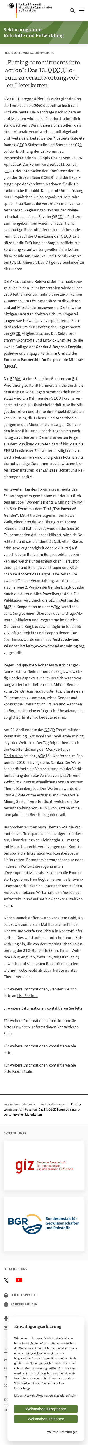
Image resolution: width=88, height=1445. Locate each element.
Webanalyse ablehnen (46, 1418)
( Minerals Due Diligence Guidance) (44, 262)
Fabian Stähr (22, 1071)
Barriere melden (24, 1304)
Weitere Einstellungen (62, 1432)
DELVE (65, 775)
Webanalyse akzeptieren (46, 1408)
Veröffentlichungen (53, 1104)
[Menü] (81, 10)
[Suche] (72, 10)
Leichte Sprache (24, 1295)
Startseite (29, 1104)
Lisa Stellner (27, 995)
